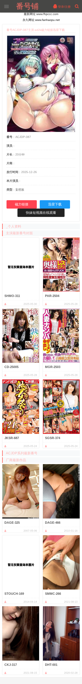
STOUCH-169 (14, 593)
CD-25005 (11, 367)
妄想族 (19, 189)
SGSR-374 (52, 438)
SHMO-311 (12, 296)
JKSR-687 (11, 438)
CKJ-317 (10, 664)
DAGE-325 (12, 522)
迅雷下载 (55, 204)
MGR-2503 (52, 367)
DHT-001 (51, 664)
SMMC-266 (53, 593)
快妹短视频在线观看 (41, 212)
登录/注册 (64, 6)
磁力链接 (21, 204)
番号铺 (27, 6)
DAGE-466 (52, 522)
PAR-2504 (52, 296)
